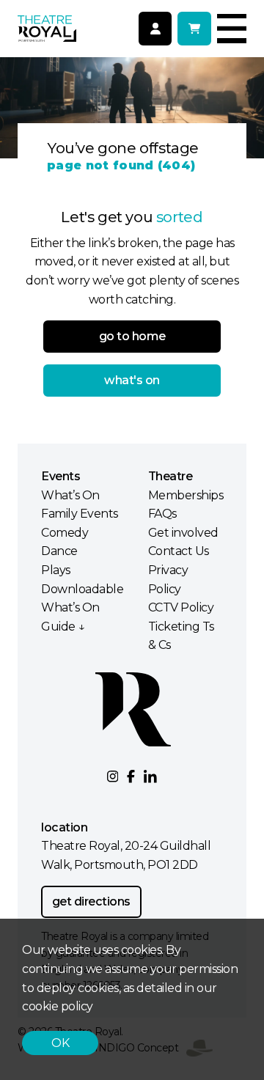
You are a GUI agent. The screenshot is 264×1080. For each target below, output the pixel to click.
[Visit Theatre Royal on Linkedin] (150, 776)
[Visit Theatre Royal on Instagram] (112, 776)
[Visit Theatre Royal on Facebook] (131, 776)
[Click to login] (155, 28)
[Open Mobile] (231, 28)
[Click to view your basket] (194, 28)
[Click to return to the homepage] (47, 28)
